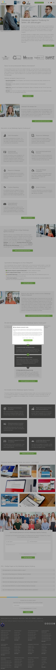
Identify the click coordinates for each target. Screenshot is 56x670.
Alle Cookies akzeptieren (28, 340)
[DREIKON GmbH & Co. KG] (4, 2)
